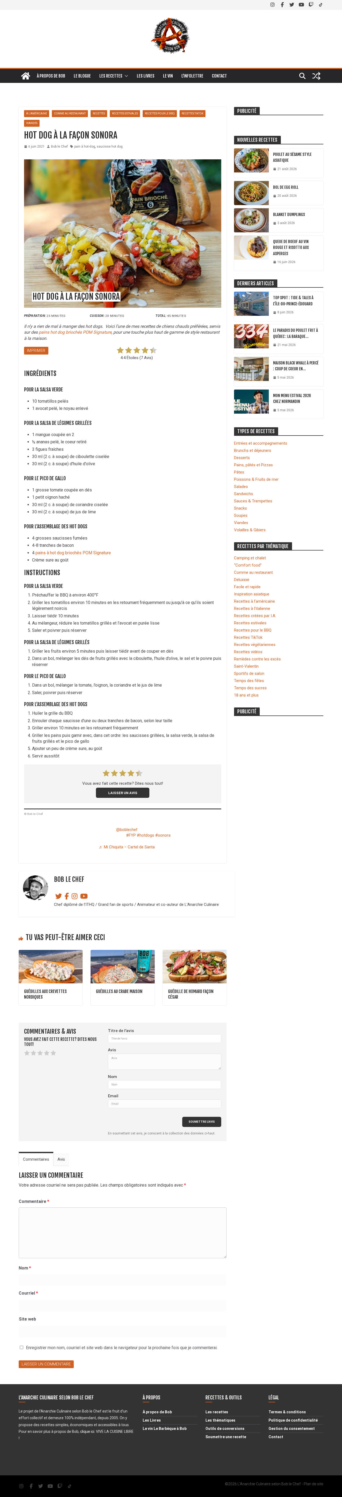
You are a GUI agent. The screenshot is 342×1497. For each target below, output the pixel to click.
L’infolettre (192, 76)
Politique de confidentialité (293, 1420)
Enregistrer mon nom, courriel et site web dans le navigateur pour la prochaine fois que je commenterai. (121, 1347)
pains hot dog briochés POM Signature (75, 332)
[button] (125, 76)
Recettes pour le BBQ (160, 113)
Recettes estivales (125, 113)
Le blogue (82, 76)
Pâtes (239, 472)
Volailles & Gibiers (250, 530)
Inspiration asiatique (251, 594)
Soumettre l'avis (202, 1121)
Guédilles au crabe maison (119, 991)
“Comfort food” (248, 565)
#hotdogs (145, 835)
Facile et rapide (247, 586)
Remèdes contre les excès (257, 659)
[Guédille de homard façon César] (195, 952)
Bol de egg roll (285, 187)
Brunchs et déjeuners (252, 450)
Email (113, 1096)
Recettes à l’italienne (252, 608)
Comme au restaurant (70, 113)
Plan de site (313, 1484)
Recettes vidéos (248, 651)
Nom (112, 1076)
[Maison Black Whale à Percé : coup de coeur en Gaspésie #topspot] (251, 371)
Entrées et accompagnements (260, 443)
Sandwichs (243, 493)
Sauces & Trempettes (253, 501)
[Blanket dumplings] (251, 220)
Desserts (242, 457)
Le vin (168, 76)
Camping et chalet (250, 558)
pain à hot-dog (84, 146)
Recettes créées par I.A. (255, 615)
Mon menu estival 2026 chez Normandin (292, 398)
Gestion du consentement (292, 1428)
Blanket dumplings (289, 214)
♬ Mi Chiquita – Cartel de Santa (127, 847)
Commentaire (34, 1201)
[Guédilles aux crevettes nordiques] (51, 952)
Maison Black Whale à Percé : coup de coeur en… (295, 366)
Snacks (240, 508)
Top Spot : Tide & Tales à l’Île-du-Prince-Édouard (293, 300)
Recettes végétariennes (254, 644)
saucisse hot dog (110, 146)
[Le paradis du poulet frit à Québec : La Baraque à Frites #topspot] (251, 339)
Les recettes (110, 76)
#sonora (162, 835)
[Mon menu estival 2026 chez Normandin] (251, 404)
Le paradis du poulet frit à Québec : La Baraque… (295, 333)
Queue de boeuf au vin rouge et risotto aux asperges (291, 247)
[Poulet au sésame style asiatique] (251, 163)
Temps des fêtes (249, 680)
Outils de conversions (224, 1428)
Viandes (31, 123)
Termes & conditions (287, 1412)
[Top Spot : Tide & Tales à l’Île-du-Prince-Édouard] (251, 306)
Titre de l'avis (121, 1030)
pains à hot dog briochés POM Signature (73, 552)
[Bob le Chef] (26, 76)
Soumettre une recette (225, 1437)
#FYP (131, 835)
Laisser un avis (122, 793)
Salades (241, 486)
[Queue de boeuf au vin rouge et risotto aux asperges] (251, 253)
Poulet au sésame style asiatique (292, 157)
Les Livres (152, 1420)
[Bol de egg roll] (251, 193)
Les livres (145, 76)
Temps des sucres (250, 688)
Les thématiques (220, 1420)
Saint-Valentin (246, 666)
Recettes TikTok (192, 113)
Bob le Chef (59, 146)
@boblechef (127, 829)
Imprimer (36, 350)
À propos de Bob (51, 76)
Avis (112, 1050)
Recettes (99, 113)
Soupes (240, 515)
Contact (219, 76)
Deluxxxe (241, 579)
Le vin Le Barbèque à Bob (164, 1428)
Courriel (28, 1293)
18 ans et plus (246, 695)
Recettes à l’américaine (254, 601)
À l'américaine (36, 113)
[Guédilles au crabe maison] (122, 952)
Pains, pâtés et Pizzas (253, 465)
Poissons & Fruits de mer (256, 479)
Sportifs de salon (249, 673)
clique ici (87, 1431)
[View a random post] (316, 76)
